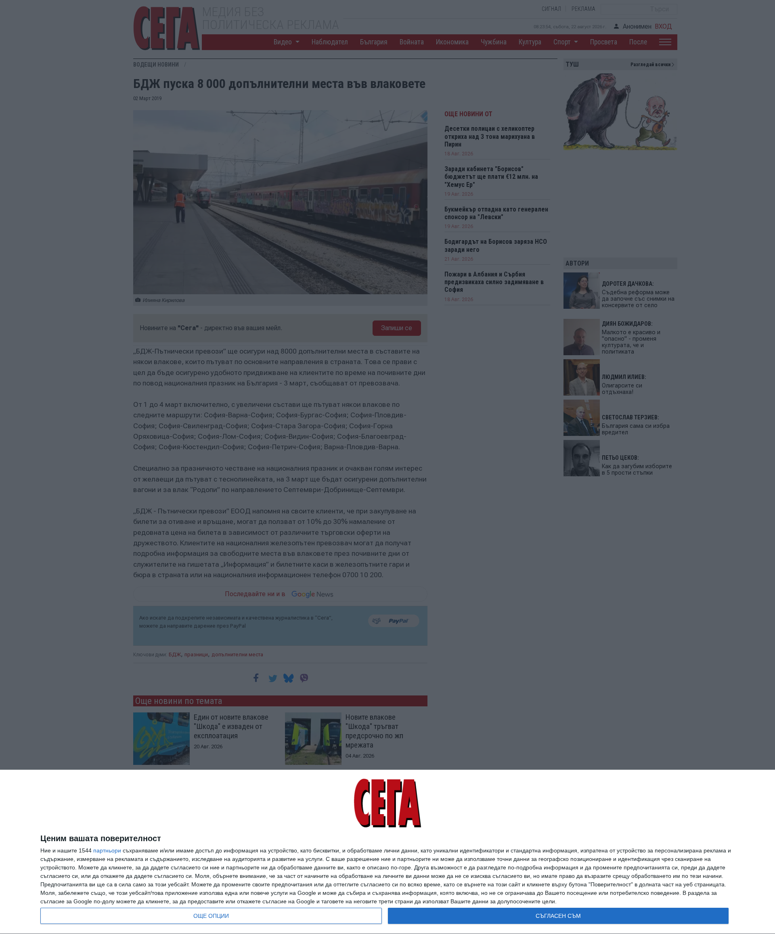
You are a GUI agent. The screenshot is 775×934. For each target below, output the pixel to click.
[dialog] (387, 852)
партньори (107, 850)
